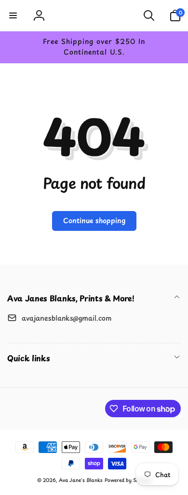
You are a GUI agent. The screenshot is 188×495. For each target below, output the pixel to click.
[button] (13, 15)
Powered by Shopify (128, 479)
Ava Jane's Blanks (81, 479)
